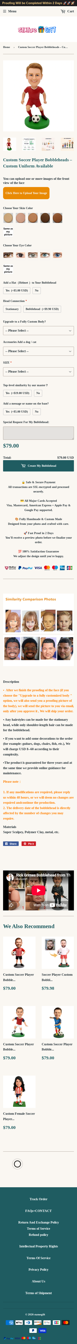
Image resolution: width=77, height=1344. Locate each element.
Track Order (38, 1199)
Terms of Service (38, 1228)
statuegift (39, 1314)
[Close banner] (72, 3)
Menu (12, 11)
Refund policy (38, 1234)
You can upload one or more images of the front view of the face (36, 181)
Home (6, 47)
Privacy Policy (38, 1269)
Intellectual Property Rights (38, 1246)
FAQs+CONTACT (38, 1211)
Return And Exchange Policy (38, 1222)
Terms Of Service (38, 1258)
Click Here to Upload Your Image (26, 193)
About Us (38, 1281)
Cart (70, 11)
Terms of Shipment (38, 1293)
